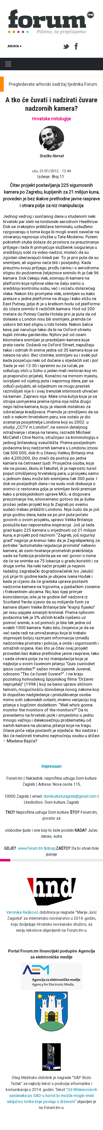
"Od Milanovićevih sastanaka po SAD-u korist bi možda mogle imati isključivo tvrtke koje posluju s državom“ (52, 1095)
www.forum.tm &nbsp (36, 848)
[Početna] (52, 12)
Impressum (52, 766)
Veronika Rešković (22, 912)
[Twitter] (66, 46)
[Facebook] (76, 46)
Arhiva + (15, 46)
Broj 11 (58, 176)
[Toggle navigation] (8, 64)
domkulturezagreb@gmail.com (70, 796)
